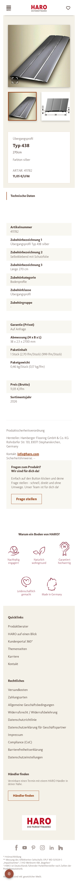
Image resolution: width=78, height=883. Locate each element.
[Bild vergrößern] (14, 80)
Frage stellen (26, 499)
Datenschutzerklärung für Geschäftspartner (37, 727)
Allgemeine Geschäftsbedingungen (31, 705)
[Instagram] (40, 847)
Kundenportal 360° (20, 641)
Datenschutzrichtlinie (22, 720)
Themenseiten (17, 649)
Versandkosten (18, 690)
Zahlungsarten (17, 697)
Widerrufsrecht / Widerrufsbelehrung (32, 712)
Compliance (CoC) (20, 742)
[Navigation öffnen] (11, 8)
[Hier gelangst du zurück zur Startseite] (39, 8)
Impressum (15, 735)
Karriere (13, 656)
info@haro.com (28, 454)
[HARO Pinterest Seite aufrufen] (31, 847)
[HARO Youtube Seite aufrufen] (22, 847)
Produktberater (18, 626)
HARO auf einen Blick (22, 634)
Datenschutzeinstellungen (25, 757)
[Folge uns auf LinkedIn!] (49, 847)
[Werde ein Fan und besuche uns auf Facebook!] (14, 847)
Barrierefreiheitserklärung (25, 750)
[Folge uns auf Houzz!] (58, 847)
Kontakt (13, 664)
